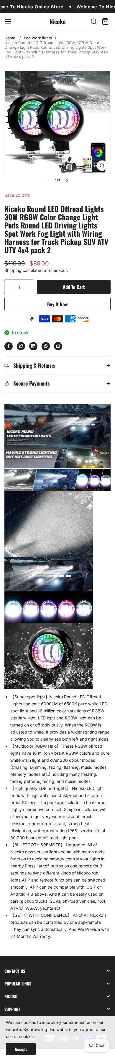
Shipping (13, 270)
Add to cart (74, 286)
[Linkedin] (33, 346)
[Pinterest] (46, 346)
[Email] (58, 346)
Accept (21, 1049)
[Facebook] (8, 346)
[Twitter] (21, 346)
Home (9, 38)
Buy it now (57, 304)
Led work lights (38, 38)
